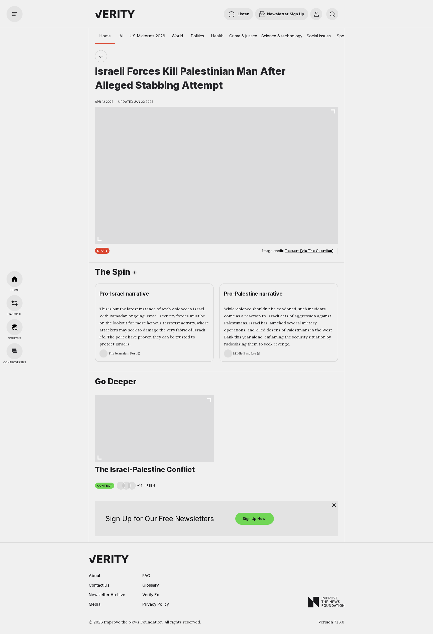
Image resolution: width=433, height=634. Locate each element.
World (177, 35)
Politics (197, 35)
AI (121, 35)
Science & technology (281, 35)
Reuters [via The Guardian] (309, 250)
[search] (332, 14)
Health (217, 35)
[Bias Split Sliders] (15, 303)
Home (105, 35)
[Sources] (15, 327)
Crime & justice (243, 35)
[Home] (15, 279)
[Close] (334, 505)
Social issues (318, 35)
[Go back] (101, 56)
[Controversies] (15, 351)
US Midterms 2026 (147, 35)
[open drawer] (15, 14)
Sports (343, 35)
